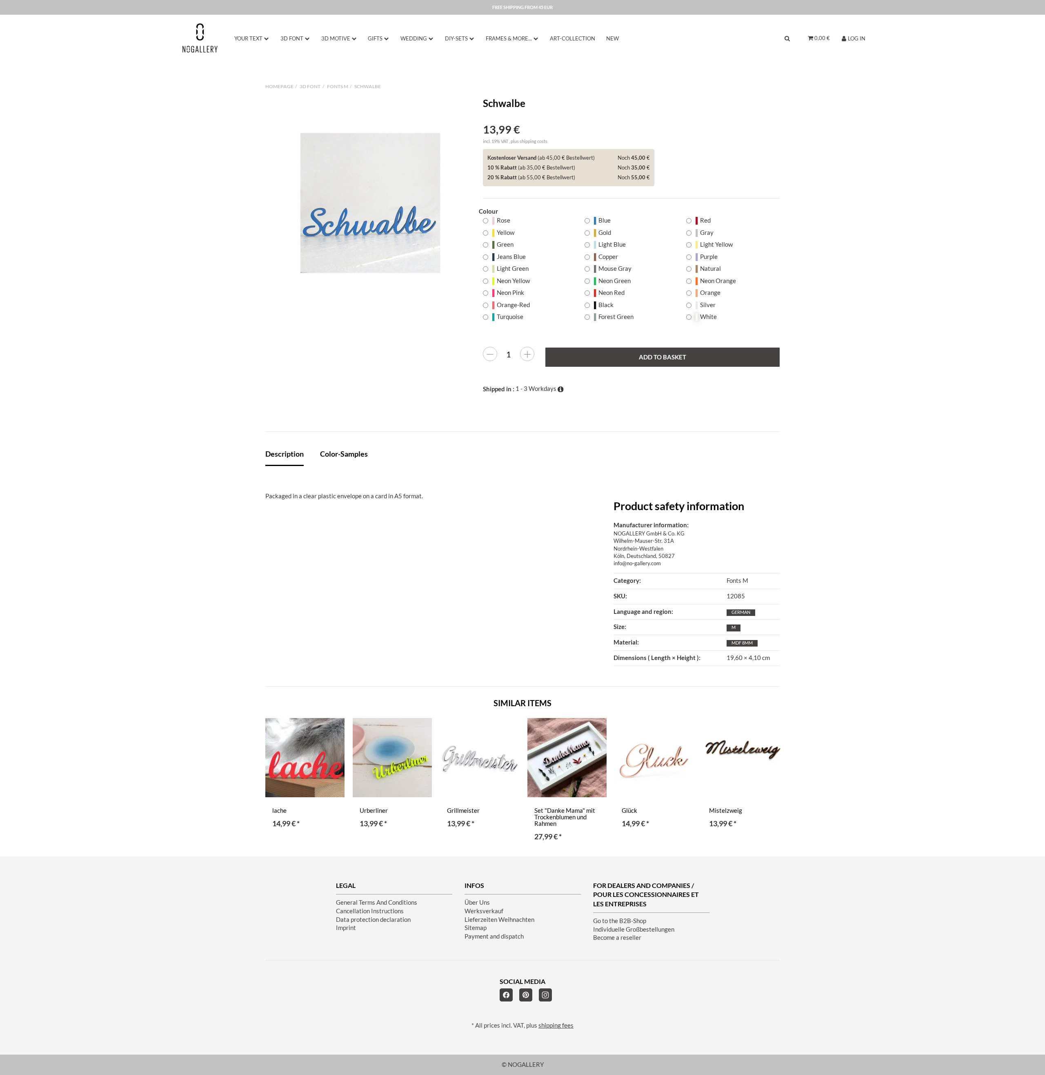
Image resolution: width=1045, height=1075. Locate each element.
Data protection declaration (373, 919)
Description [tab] (284, 453)
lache (279, 810)
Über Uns (477, 902)
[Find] (787, 38)
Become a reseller (617, 937)
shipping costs (533, 141)
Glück (629, 810)
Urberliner (374, 810)
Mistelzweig (725, 810)
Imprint (346, 927)
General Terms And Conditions (376, 902)
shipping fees (556, 1025)
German (741, 612)
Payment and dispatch (494, 936)
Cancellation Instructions (370, 911)
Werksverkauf (484, 911)
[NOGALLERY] (200, 38)
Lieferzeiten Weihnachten (499, 919)
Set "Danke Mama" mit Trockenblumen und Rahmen (564, 817)
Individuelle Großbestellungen (633, 929)
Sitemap (476, 927)
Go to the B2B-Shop (619, 920)
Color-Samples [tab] (344, 453)
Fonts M (737, 580)
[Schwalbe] (370, 203)
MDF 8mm (742, 642)
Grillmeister (463, 810)
